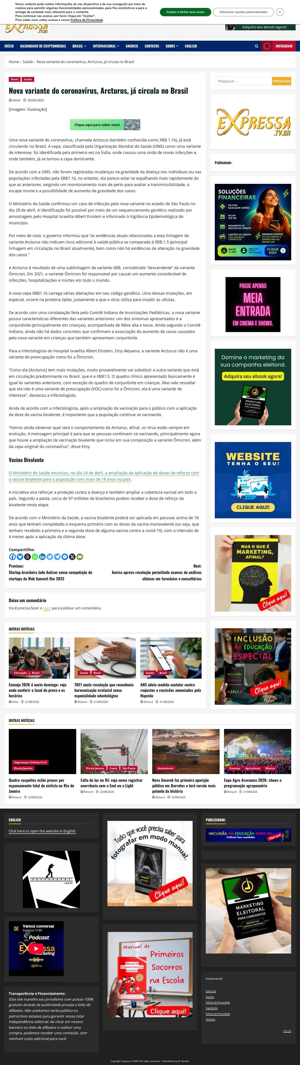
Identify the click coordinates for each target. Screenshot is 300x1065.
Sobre (170, 46)
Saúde (28, 79)
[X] (72, 557)
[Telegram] (57, 557)
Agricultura (252, 768)
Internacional (104, 46)
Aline (16, 100)
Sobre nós (211, 990)
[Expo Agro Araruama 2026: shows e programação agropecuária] (257, 751)
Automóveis (165, 768)
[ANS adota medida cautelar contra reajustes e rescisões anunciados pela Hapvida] (171, 658)
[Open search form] (256, 46)
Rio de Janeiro (23, 768)
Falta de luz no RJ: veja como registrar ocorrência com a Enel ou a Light (112, 782)
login (47, 608)
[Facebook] (12, 557)
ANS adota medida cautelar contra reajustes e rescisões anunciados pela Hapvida (170, 690)
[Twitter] (50, 557)
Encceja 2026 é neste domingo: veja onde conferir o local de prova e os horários (37, 690)
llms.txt (287, 1030)
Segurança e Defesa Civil (30, 762)
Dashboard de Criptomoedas (43, 46)
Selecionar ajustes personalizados (243, 12)
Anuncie (132, 46)
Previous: (50, 572)
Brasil (77, 46)
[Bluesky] (20, 557)
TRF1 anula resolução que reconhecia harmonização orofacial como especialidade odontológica (104, 690)
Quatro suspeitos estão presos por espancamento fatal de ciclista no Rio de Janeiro (41, 785)
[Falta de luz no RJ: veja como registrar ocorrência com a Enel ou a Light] (114, 751)
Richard (82, 702)
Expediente (212, 1007)
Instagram (284, 46)
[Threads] (27, 557)
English (191, 46)
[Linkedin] (42, 557)
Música (270, 768)
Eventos (235, 768)
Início (9, 46)
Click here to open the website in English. (42, 831)
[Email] (79, 557)
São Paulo (129, 768)
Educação (20, 673)
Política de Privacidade (218, 1002)
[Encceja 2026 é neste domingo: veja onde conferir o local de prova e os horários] (39, 658)
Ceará (113, 768)
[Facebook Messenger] (64, 557)
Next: (157, 572)
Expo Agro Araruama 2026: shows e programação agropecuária (252, 782)
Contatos (152, 46)
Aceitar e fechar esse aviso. (185, 12)
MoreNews (168, 1061)
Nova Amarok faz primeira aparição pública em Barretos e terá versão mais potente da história (184, 785)
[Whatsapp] (35, 557)
